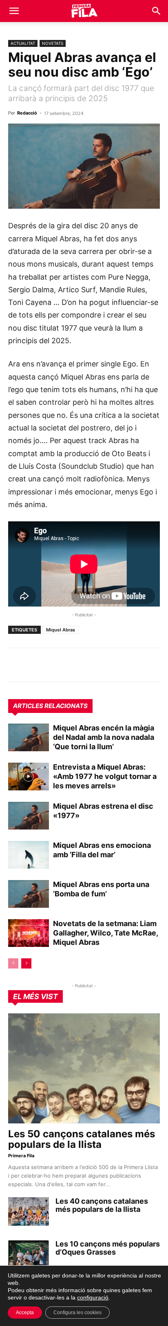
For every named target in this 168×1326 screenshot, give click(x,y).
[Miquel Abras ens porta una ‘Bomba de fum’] (28, 894)
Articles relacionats (50, 706)
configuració (92, 1297)
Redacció (27, 113)
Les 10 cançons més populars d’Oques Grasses (107, 1248)
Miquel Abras (60, 630)
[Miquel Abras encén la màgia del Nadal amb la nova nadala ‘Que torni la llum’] (28, 738)
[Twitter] (54, 665)
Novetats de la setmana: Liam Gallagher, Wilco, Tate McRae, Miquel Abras (105, 933)
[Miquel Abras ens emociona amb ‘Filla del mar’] (28, 855)
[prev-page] (13, 963)
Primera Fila (21, 1155)
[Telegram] (35, 665)
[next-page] (26, 963)
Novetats (52, 43)
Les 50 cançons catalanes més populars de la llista (81, 1139)
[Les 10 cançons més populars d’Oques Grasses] (28, 1254)
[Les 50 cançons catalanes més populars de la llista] (84, 1068)
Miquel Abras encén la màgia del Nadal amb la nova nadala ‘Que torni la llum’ (103, 737)
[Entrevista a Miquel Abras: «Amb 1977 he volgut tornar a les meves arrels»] (28, 777)
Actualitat (23, 43)
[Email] (91, 665)
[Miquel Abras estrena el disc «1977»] (28, 816)
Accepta (25, 1312)
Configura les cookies (77, 1312)
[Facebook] (72, 665)
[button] (14, 11)
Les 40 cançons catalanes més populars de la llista (101, 1205)
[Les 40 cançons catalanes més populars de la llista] (28, 1211)
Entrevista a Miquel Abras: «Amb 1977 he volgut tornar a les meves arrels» (105, 776)
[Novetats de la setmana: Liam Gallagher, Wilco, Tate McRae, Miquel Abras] (28, 933)
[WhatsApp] (16, 665)
